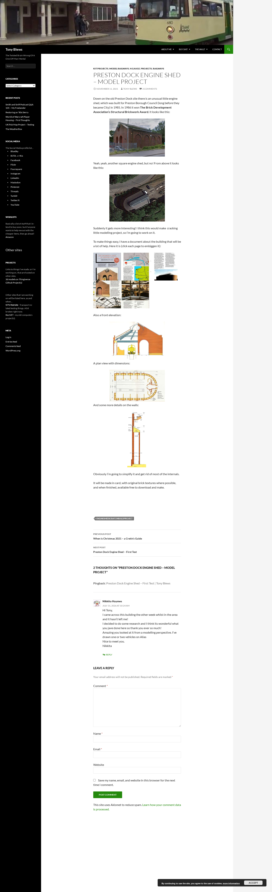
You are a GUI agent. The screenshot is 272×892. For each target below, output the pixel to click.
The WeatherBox (14, 129)
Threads (15, 191)
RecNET (10, 315)
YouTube (15, 204)
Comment (100, 686)
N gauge (135, 68)
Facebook (15, 160)
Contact (217, 49)
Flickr (13, 164)
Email (97, 749)
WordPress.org (13, 350)
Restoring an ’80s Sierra (17, 112)
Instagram (15, 173)
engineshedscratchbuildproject (114, 518)
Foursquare (16, 169)
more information (231, 883)
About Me (166, 49)
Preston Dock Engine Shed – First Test (115, 549)
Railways (158, 68)
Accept (253, 882)
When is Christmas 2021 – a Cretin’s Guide (117, 536)
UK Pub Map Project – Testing (20, 124)
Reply (109, 654)
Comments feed (13, 346)
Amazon (10, 237)
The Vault (200, 49)
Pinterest (15, 187)
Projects (146, 68)
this (21, 155)
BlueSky (14, 151)
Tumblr (14, 195)
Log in (8, 337)
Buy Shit (183, 49)
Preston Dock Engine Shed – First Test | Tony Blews (138, 583)
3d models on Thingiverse (18, 279)
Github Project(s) (14, 282)
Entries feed (11, 341)
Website (98, 764)
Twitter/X (15, 200)
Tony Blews (14, 49)
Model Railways (119, 68)
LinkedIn (15, 178)
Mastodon (16, 182)
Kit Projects (100, 68)
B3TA (13, 155)
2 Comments (149, 88)
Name (98, 733)
